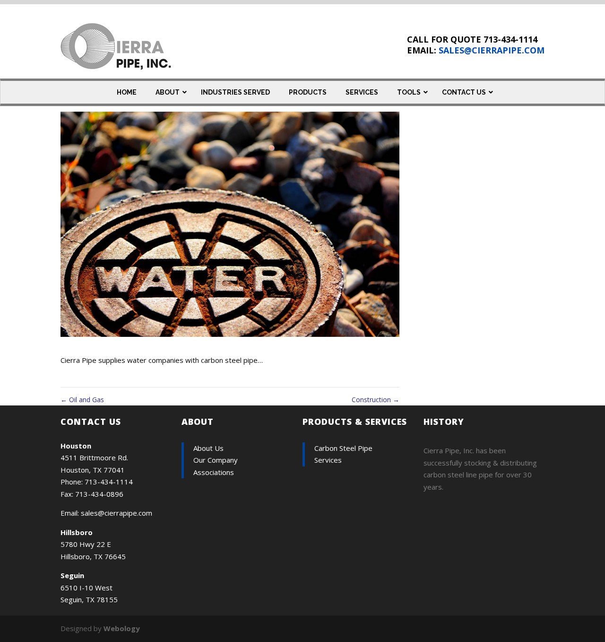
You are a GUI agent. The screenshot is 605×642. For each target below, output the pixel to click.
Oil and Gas (82, 399)
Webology (122, 628)
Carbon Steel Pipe (343, 448)
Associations (213, 472)
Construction (375, 399)
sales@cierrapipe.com (116, 513)
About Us (208, 448)
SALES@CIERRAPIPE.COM (491, 50)
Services (328, 460)
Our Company (215, 460)
